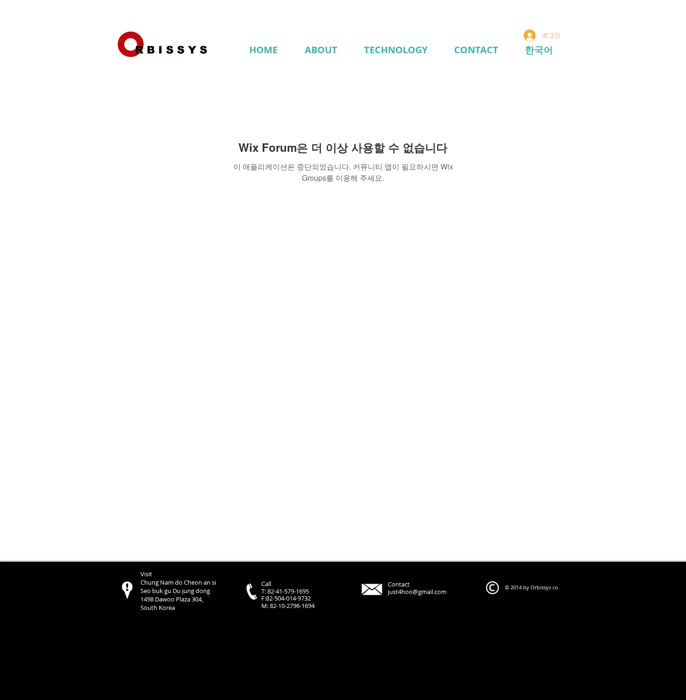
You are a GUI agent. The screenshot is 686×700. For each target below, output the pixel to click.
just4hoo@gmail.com (417, 591)
